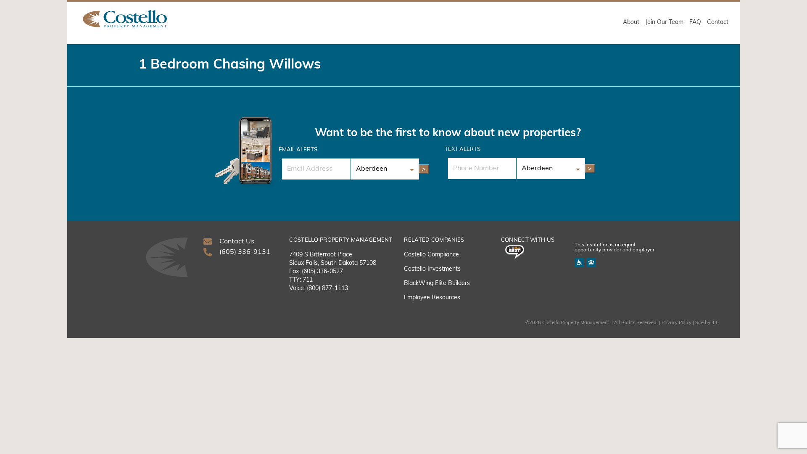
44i (715, 323)
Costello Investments (432, 269)
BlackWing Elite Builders (437, 283)
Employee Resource (430, 298)
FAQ (695, 22)
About (631, 22)
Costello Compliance (431, 255)
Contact (717, 22)
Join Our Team (664, 22)
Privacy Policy (676, 323)
